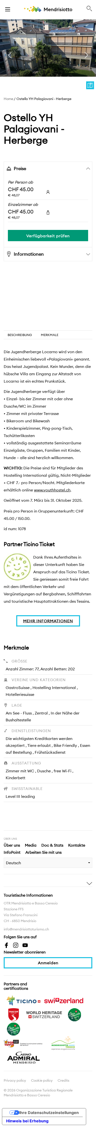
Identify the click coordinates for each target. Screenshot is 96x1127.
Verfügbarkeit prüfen (48, 235)
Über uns (12, 845)
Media (30, 845)
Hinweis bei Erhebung (27, 1120)
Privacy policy (15, 1080)
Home (8, 99)
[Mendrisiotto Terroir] (63, 1042)
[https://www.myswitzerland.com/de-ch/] (63, 1000)
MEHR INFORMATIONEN (48, 620)
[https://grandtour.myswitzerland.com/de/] (13, 1014)
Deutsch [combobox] (13, 862)
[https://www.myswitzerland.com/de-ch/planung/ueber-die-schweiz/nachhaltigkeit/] (74, 1014)
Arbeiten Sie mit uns (43, 852)
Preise (20, 168)
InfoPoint (12, 852)
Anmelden (48, 962)
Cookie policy (42, 1080)
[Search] (89, 9)
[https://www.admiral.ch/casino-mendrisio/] (23, 1057)
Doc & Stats (52, 845)
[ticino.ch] (23, 1000)
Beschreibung (20, 335)
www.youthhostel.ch (52, 490)
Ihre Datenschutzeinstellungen (49, 1112)
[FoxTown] (23, 1042)
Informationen (29, 254)
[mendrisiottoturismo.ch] (8, 9)
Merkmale (49, 335)
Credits (63, 1080)
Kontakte (76, 845)
